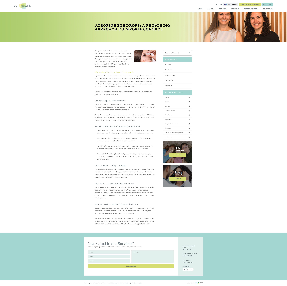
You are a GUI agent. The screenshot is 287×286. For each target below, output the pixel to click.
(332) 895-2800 (188, 256)
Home (200, 9)
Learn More (177, 155)
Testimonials (169, 80)
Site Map (138, 283)
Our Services (169, 70)
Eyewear (235, 9)
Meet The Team (170, 75)
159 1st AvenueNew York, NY (187, 248)
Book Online (267, 4)
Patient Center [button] (250, 9)
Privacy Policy (130, 283)
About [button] (210, 9)
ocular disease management (174, 132)
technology (168, 137)
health (167, 102)
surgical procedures (171, 124)
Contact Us (268, 9)
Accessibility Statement (118, 283)
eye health (168, 119)
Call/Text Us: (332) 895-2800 (250, 4)
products (168, 128)
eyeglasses (168, 115)
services (167, 106)
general (167, 97)
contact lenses (170, 110)
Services (222, 9)
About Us (168, 64)
